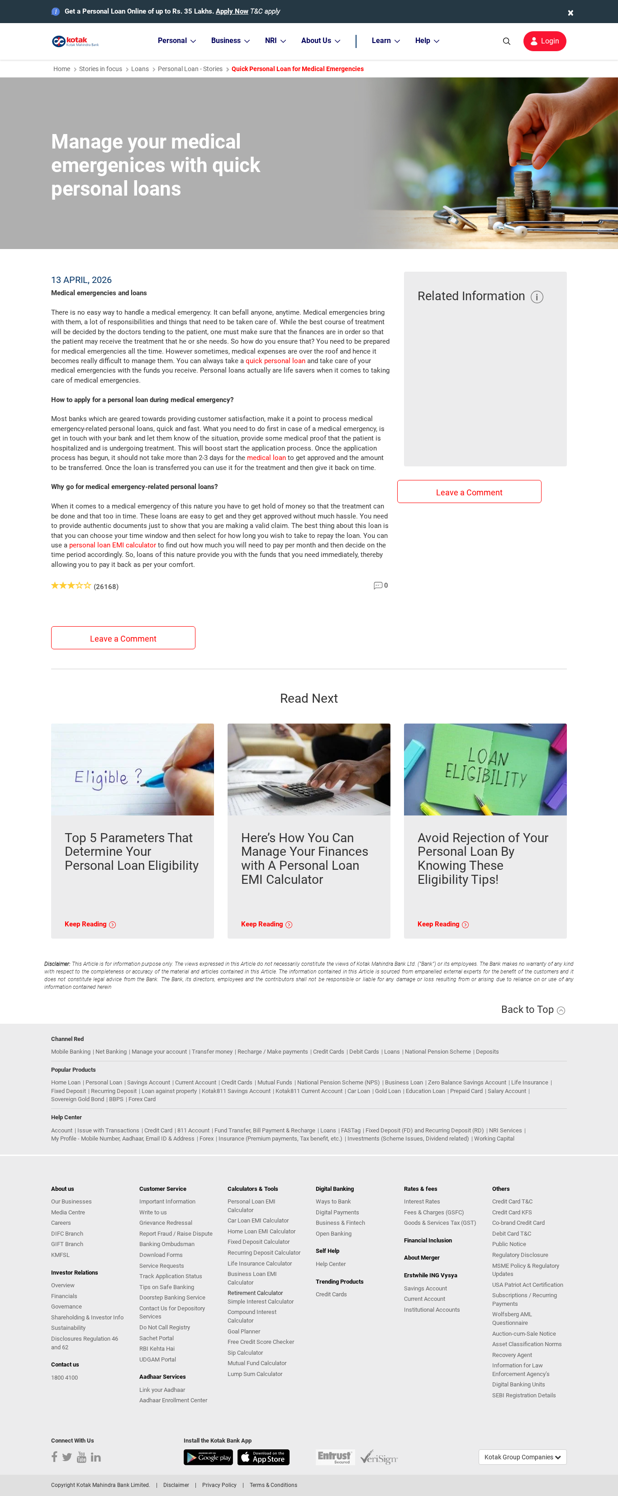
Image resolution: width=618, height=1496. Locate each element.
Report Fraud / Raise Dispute (176, 1233)
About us (62, 1188)
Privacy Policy (219, 1485)
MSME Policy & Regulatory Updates (525, 1270)
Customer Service (162, 1188)
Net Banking (111, 1051)
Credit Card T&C (512, 1201)
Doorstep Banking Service (172, 1297)
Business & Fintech (340, 1222)
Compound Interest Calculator (252, 1316)
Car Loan (358, 1091)
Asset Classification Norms (527, 1344)
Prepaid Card (466, 1091)
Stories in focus (100, 68)
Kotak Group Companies (520, 1457)
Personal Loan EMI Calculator (252, 1205)
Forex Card (142, 1099)
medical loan (266, 458)
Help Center (331, 1264)
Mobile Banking (70, 1051)
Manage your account (159, 1051)
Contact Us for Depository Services (172, 1312)
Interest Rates (422, 1201)
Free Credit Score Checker (261, 1341)
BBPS (116, 1099)
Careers (61, 1222)
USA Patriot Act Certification (527, 1284)
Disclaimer (176, 1485)
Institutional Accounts (432, 1309)
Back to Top (528, 1009)
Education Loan (425, 1091)
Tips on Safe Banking (166, 1287)
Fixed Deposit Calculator (259, 1241)
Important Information (167, 1201)
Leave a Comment (123, 638)
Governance (66, 1306)
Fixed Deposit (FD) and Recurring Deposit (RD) (425, 1130)
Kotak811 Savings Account (236, 1091)
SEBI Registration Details (524, 1395)
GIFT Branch (67, 1244)
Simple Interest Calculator (261, 1301)
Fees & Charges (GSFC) (434, 1212)
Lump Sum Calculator (255, 1374)
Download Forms (161, 1254)
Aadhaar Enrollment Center (173, 1400)
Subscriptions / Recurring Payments (524, 1299)
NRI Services (505, 1130)
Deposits (487, 1051)
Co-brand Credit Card (518, 1222)
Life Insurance (529, 1082)
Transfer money (212, 1051)
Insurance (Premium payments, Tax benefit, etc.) (280, 1138)
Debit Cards (364, 1051)
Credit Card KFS (512, 1212)
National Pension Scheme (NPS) (338, 1082)
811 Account (193, 1130)
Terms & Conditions (273, 1485)
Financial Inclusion (428, 1240)
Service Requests (161, 1265)
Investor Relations (74, 1272)
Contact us (65, 1364)
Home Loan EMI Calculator (261, 1231)
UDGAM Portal (157, 1359)
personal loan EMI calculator (112, 545)
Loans (140, 68)
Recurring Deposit (114, 1091)
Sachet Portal (156, 1338)
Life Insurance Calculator (260, 1263)
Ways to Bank (333, 1201)
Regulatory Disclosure (520, 1254)
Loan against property (169, 1091)
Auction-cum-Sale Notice (524, 1333)
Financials (64, 1296)
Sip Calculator (245, 1352)
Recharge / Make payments (273, 1051)
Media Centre (68, 1212)
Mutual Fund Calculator (257, 1363)
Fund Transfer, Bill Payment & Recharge (264, 1130)
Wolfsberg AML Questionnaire (512, 1318)
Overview (63, 1285)
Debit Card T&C (511, 1233)
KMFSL (60, 1254)
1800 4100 (64, 1377)
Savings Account (148, 1082)
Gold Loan (388, 1091)
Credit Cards (328, 1051)
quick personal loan (275, 361)
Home (61, 68)
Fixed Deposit (68, 1091)
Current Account (195, 1082)
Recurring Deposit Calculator (264, 1252)
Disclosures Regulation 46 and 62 (84, 1343)
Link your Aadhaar (162, 1389)
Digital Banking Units (518, 1384)
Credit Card (158, 1130)
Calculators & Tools (253, 1188)
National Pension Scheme (438, 1051)
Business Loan (404, 1082)
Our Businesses (71, 1201)
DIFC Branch (67, 1233)
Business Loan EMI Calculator (252, 1278)
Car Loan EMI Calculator (258, 1220)
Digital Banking (335, 1188)
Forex (207, 1138)
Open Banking (334, 1233)
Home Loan (66, 1082)
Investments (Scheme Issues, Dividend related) (408, 1138)
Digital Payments (337, 1212)
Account (61, 1130)
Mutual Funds (274, 1082)
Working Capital (494, 1138)
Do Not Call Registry (164, 1327)
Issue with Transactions (108, 1130)
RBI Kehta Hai (157, 1348)
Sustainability (68, 1327)
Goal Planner (244, 1331)
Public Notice (509, 1244)
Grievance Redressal (165, 1222)
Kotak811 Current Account (309, 1091)
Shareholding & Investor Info (87, 1317)
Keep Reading (87, 924)
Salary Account (507, 1091)
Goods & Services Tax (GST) (440, 1222)
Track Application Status (170, 1276)
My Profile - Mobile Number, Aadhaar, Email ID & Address (123, 1138)
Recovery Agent (512, 1355)
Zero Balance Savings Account (467, 1082)
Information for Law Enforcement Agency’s (521, 1369)
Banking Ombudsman (167, 1244)
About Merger (422, 1257)
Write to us (153, 1212)
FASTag (351, 1130)
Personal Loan (104, 1082)
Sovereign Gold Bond (77, 1099)
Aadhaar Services (162, 1376)
